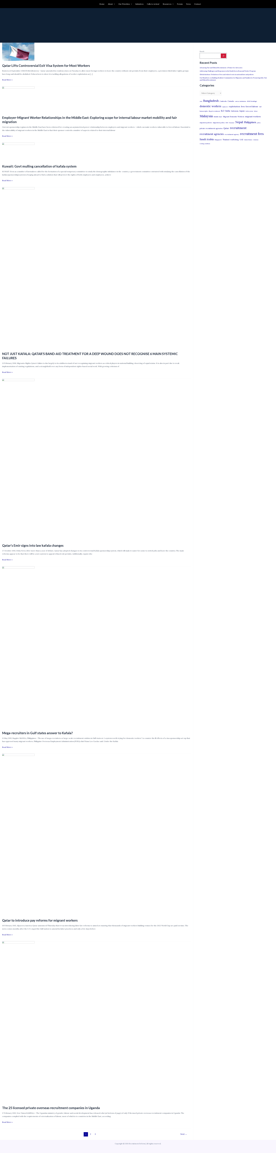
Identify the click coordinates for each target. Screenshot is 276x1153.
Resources (167, 4)
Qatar (226, 128)
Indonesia (234, 111)
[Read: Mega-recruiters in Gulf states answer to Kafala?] (18, 647)
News (188, 4)
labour (256, 111)
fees (243, 106)
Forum (180, 4)
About (110, 4)
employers (225, 107)
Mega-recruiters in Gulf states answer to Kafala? (37, 733)
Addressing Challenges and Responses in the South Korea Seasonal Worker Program (228, 71)
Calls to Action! (153, 4)
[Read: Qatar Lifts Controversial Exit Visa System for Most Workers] (18, 52)
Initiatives (139, 4)
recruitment (238, 128)
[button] (114, 4)
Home (101, 4)
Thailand (226, 140)
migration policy (219, 123)
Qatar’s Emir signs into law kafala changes (33, 545)
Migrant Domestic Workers (233, 117)
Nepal (239, 122)
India (227, 111)
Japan (242, 111)
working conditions (205, 143)
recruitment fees (252, 134)
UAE (241, 139)
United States (248, 140)
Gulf (260, 107)
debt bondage (252, 101)
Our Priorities (124, 4)
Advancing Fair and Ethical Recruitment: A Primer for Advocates (221, 68)
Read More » (7, 80)
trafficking (234, 140)
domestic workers (210, 106)
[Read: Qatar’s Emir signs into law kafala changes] (18, 460)
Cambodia (223, 101)
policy (259, 122)
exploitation (234, 106)
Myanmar (231, 122)
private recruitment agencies (211, 128)
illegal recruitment (214, 111)
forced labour (252, 106)
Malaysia (206, 116)
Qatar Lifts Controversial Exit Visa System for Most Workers (46, 65)
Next (183, 1134)
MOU (227, 122)
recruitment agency (232, 134)
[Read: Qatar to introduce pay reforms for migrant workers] (18, 834)
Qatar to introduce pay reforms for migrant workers (40, 920)
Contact (197, 4)
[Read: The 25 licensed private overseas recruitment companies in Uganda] (18, 1022)
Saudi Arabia (207, 139)
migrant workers (253, 116)
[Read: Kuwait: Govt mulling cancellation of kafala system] (18, 152)
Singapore (218, 140)
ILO (222, 111)
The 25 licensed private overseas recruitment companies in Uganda (51, 1108)
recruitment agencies (212, 134)
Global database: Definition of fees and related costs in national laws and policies (227, 74)
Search (202, 51)
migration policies (206, 122)
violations (255, 140)
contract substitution (240, 101)
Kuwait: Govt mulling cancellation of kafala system (39, 166)
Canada (231, 101)
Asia (201, 101)
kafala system (249, 111)
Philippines (250, 122)
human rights (204, 111)
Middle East (218, 117)
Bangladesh (211, 101)
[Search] (223, 56)
